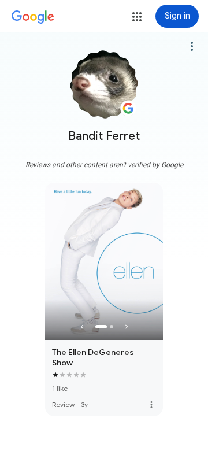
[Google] (33, 17)
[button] (136, 16)
